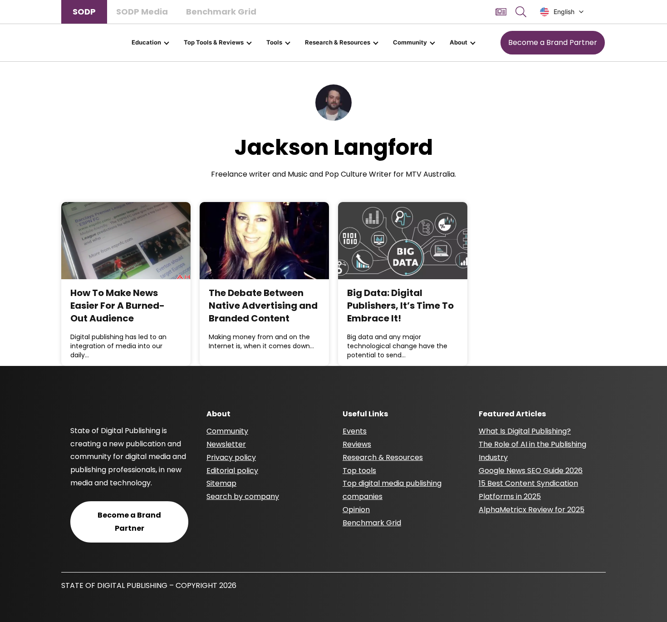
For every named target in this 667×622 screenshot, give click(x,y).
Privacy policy (231, 457)
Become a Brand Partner (552, 42)
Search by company (242, 496)
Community (410, 42)
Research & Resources (337, 42)
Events (355, 431)
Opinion (356, 509)
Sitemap (221, 483)
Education (146, 42)
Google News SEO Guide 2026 (531, 470)
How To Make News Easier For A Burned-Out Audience (117, 305)
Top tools (359, 470)
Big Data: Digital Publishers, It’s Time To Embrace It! (400, 305)
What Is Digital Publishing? (525, 431)
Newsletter (226, 444)
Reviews (357, 444)
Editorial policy (232, 470)
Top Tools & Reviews (214, 42)
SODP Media (142, 11)
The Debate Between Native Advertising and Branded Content (263, 305)
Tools (274, 42)
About (458, 42)
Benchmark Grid (221, 11)
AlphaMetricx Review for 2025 (531, 509)
